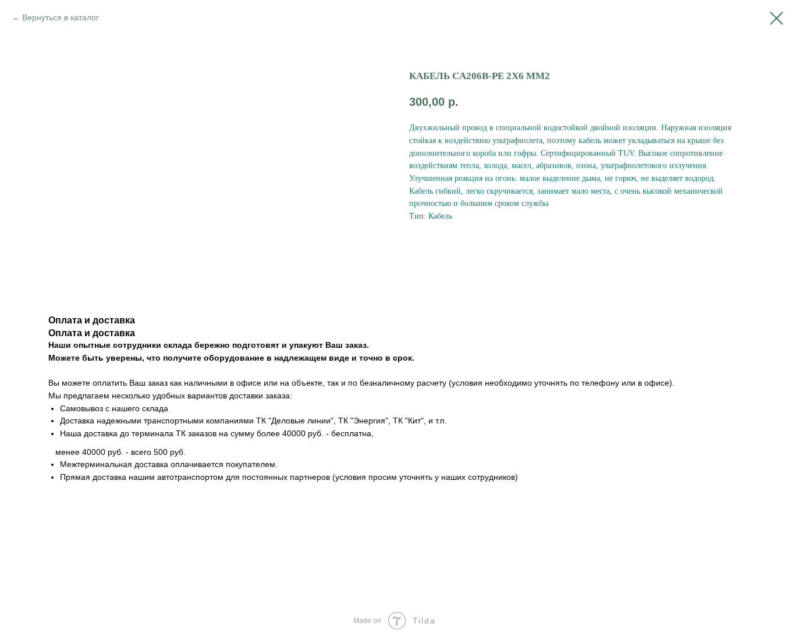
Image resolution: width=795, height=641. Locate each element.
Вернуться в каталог (60, 17)
